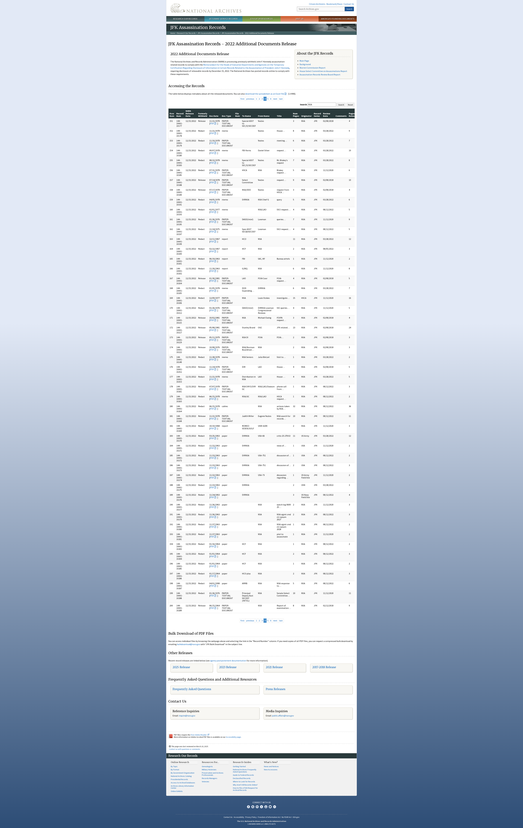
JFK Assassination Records (208, 33)
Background (305, 64)
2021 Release (274, 667)
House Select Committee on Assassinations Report (323, 71)
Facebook (248, 806)
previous (250, 98)
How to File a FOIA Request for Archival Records (245, 789)
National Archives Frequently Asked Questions (244, 770)
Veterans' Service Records (223, 18)
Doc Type (226, 116)
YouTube (265, 806)
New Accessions (270, 769)
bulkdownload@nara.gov (188, 644)
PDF (212, 123)
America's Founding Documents (337, 18)
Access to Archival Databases (183, 782)
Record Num (179, 114)
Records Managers (209, 778)
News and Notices (271, 766)
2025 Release (181, 667)
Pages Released (353, 114)
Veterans (205, 781)
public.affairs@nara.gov (283, 715)
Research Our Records (185, 18)
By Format (175, 769)
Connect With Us (262, 802)
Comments (341, 116)
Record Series (317, 114)
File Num (237, 114)
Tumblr (261, 806)
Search (349, 9)
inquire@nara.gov (187, 715)
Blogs (270, 806)
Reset (350, 105)
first (242, 98)
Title (279, 116)
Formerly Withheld (202, 114)
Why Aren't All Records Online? (245, 785)
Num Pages (296, 114)
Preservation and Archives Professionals (212, 774)
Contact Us (349, 4)
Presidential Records (179, 779)
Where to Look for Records (244, 781)
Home (172, 33)
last (281, 98)
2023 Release (227, 667)
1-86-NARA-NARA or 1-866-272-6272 (262, 824)
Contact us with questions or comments (184, 749)
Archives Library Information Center (182, 787)
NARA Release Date (190, 113)
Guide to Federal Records (243, 775)
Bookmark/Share (334, 4)
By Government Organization (182, 773)
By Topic (174, 766)
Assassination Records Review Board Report (319, 74)
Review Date (326, 114)
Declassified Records (241, 778)
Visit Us (299, 18)
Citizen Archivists (317, 4)
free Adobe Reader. (199, 735)
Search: (303, 104)
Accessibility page (233, 737)
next (275, 98)
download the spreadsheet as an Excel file (264, 93)
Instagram (257, 806)
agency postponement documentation (228, 660)
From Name (263, 116)
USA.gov (296, 817)
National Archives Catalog (181, 776)
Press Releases (275, 689)
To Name (246, 116)
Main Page (304, 60)
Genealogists (207, 766)
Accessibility (239, 817)
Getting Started (239, 766)
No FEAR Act (286, 817)
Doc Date (213, 116)
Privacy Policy (251, 817)
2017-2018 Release (324, 667)
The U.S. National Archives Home (205, 8)
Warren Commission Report (312, 67)
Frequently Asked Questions (192, 689)
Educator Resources (261, 18)
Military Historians (209, 769)
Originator (306, 116)
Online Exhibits (177, 791)
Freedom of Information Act (269, 817)
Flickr (274, 806)
